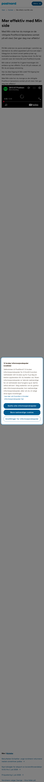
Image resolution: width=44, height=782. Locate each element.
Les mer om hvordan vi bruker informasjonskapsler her (16, 397)
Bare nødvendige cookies (22, 412)
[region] (22, 391)
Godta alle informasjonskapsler (22, 406)
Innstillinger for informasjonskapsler (22, 419)
